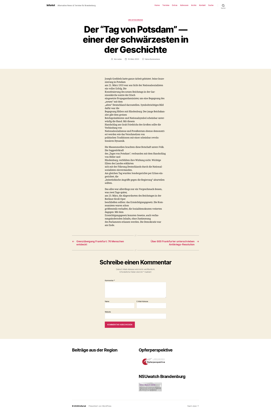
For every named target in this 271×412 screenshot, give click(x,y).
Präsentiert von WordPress (99, 406)
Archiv (193, 5)
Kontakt (202, 5)
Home (157, 5)
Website (108, 312)
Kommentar (110, 281)
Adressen (184, 5)
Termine (165, 5)
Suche (211, 5)
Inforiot (51, 5)
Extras (174, 5)
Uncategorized (135, 20)
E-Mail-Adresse (142, 301)
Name (107, 301)
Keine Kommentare (152, 59)
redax (119, 59)
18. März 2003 (133, 59)
